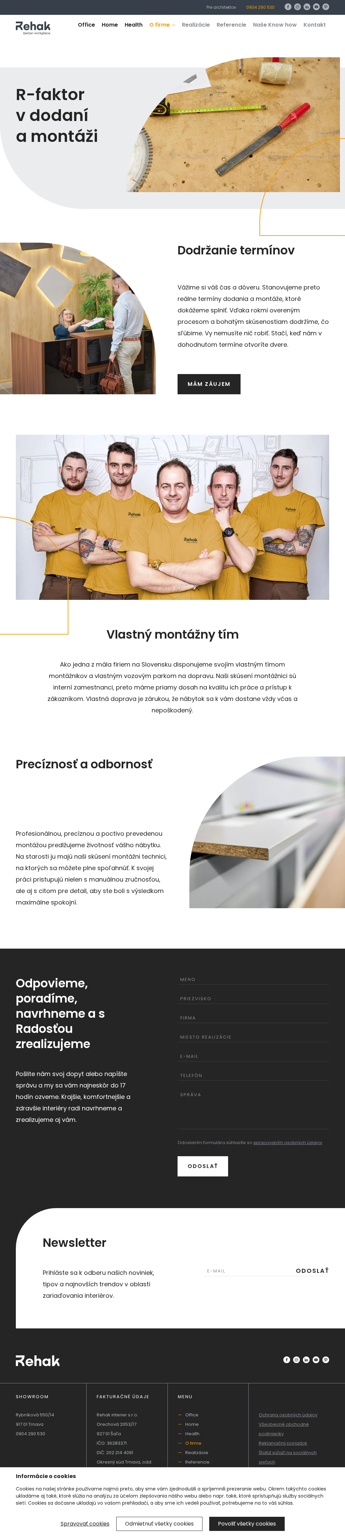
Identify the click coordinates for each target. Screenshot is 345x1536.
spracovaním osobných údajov (287, 1142)
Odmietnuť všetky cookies (159, 1524)
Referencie (231, 25)
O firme (160, 25)
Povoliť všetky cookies (247, 1524)
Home (110, 25)
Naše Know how (275, 25)
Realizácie (196, 25)
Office (86, 25)
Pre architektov (221, 7)
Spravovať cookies (85, 1524)
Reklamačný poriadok (283, 1443)
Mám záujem (209, 384)
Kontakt (315, 25)
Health (134, 25)
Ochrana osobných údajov (288, 1415)
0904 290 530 (260, 7)
